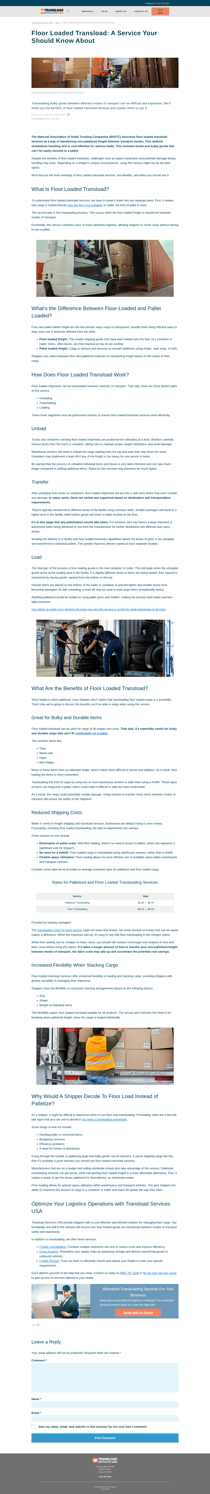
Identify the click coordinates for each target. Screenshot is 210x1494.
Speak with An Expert (138, 1312)
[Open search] (68, 11)
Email (36, 1412)
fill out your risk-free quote (159, 1273)
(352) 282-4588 (162, 3)
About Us (121, 11)
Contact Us (141, 11)
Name (36, 1399)
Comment (39, 1360)
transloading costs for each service (59, 930)
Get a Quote (160, 11)
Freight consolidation (52, 1246)
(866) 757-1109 (129, 1273)
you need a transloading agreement (104, 1119)
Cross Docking (48, 1251)
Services (87, 11)
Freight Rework (49, 1261)
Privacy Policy (105, 1489)
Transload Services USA (42, 23)
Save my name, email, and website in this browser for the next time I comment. (92, 1426)
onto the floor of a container (85, 205)
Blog (105, 11)
